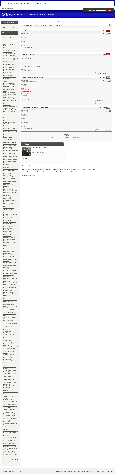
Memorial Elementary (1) (8, 250)
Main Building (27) (7, 236)
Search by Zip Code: (7, 41)
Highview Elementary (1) (8, 198)
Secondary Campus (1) (8, 326)
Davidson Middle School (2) (9, 111)
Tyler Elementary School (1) (9, 415)
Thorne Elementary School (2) (9, 404)
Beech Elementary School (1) (9, 73)
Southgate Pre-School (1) (8, 339)
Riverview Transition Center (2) (10, 293)
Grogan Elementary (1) (8, 176)
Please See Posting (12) (8, 275)
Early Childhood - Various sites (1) (10, 130)
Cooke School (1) (7, 105)
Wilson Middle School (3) (8, 451)
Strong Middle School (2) (8, 354)
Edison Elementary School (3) (9, 145)
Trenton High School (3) (8, 412)
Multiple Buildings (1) (7, 253)
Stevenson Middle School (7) (9, 349)
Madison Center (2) (7, 234)
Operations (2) (6, 268)
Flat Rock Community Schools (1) (10, 159)
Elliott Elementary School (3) (9, 148)
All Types (23, 25)
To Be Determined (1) (7, 407)
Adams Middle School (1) (8, 49)
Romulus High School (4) (8, 301)
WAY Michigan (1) (7, 429)
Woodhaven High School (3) (9, 452)
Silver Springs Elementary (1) (9, 334)
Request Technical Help (29, 175)
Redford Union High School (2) (10, 281)
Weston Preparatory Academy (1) (10, 443)
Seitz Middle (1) (6, 328)
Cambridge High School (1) (9, 86)
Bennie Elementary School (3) (9, 77)
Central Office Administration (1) (10, 97)
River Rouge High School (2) (9, 287)
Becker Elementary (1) (8, 72)
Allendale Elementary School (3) (10, 56)
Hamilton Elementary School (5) (10, 187)
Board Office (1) (6, 78)
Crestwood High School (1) (9, 108)
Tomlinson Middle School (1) (9, 409)
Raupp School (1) (7, 276)
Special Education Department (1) (10, 346)
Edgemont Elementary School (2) (10, 144)
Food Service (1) (6, 164)
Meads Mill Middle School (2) (9, 243)
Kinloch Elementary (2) (8, 217)
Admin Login (109, 471)
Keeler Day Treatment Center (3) (10, 214)
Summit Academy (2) (7, 356)
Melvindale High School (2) (9, 245)
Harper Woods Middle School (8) (10, 192)
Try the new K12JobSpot (39, 3)
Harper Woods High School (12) (10, 190)
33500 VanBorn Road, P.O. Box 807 (86, 471)
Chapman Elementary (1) (8, 98)
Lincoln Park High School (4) (9, 225)
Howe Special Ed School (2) (9, 203)
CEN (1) (5, 91)
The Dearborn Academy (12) (9, 399)
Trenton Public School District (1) (10, 413)
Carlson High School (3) (8, 89)
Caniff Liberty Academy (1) (9, 87)
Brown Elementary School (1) (9, 83)
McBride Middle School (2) (9, 242)
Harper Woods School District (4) (10, 194)
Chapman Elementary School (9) (10, 100)
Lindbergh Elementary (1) (8, 229)
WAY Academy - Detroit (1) (9, 427)
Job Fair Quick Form (36, 150)
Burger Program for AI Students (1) (10, 84)
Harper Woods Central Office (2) (10, 189)
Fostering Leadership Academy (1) (10, 169)
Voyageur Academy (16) (8, 426)
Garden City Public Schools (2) (9, 175)
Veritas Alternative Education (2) (10, 423)
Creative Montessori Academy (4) (10, 106)
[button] (112, 3)
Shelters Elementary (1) (8, 331)
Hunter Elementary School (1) (9, 204)
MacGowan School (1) (8, 233)
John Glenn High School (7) (9, 209)
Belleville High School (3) (8, 75)
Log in (24, 158)
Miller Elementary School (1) (9, 251)
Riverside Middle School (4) (9, 289)
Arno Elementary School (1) (9, 59)
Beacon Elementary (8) (8, 70)
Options (108, 27)
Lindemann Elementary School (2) (10, 231)
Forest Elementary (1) (8, 167)
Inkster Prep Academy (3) (8, 208)
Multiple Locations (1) (8, 254)
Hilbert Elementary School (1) (9, 200)
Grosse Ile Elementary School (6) (10, 178)
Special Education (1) (8, 342)
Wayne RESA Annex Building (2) (10, 432)
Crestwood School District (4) (9, 109)
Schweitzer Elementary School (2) (10, 312)
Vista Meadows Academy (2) (9, 424)
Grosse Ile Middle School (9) (9, 184)
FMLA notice (5, 462)
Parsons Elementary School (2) (10, 273)
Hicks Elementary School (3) (9, 197)
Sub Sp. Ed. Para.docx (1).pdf (104, 130)
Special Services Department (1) (10, 348)
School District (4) (7, 311)
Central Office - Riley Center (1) (10, 92)
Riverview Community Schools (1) (10, 290)
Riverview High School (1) (8, 292)
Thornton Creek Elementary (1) (10, 406)
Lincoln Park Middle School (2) (9, 226)
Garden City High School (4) (9, 172)
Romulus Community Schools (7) (10, 295)
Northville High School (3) (8, 257)
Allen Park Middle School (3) (9, 55)
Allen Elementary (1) (7, 52)
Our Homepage (8, 9)
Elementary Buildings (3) (8, 147)
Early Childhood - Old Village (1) (10, 128)
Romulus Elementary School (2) (10, 300)
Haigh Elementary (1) (7, 186)
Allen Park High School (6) (9, 53)
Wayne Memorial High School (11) (10, 431)
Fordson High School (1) (8, 165)
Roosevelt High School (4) (9, 304)
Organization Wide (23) (8, 44)
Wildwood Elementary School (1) (10, 446)
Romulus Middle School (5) (9, 303)
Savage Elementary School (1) (9, 309)
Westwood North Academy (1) (9, 445)
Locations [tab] (13, 38)
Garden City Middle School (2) (9, 173)
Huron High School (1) (8, 206)
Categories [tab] (6, 38)
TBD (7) (5, 398)
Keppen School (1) (7, 215)
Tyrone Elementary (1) (8, 417)
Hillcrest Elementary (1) (8, 201)
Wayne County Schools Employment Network (66, 471)
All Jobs (13, 459)
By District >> (7, 459)
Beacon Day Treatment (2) (9, 69)
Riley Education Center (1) (9, 286)
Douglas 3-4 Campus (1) (8, 126)
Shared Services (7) (7, 329)
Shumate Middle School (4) (9, 332)
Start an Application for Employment (40, 147)
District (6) (5, 125)
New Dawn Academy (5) (8, 256)
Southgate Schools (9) (8, 340)
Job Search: (92, 10)
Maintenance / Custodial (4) (9, 237)
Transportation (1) (7, 410)
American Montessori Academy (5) (10, 58)
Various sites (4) (6, 421)
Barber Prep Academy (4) (8, 67)
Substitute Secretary (102, 73)
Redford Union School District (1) (10, 282)
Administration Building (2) (9, 50)
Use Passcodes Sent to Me (38, 152)
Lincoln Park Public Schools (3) (10, 228)
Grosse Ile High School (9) (9, 180)
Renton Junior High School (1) (9, 284)
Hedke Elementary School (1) (9, 195)
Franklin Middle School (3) (9, 170)
